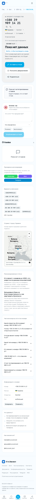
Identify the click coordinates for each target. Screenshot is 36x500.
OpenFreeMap (9, 262)
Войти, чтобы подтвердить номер (17, 51)
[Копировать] (6, 26)
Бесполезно (18, 129)
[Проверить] (18, 496)
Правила (29, 469)
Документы (5, 469)
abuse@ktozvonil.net (11, 444)
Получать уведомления (19, 71)
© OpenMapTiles (17, 262)
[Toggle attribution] (29, 262)
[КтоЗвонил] (3, 3)
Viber (25, 176)
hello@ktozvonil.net (10, 440)
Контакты (29, 466)
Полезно (8, 129)
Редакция (5, 473)
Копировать (9, 404)
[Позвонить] (10, 26)
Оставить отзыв (16, 64)
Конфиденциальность (18, 469)
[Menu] (32, 3)
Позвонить (19, 404)
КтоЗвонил (11, 461)
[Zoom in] (29, 233)
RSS (28, 473)
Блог (10, 466)
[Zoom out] (29, 236)
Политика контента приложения (12, 476)
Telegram (18, 180)
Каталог (4, 466)
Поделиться (14, 77)
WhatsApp (11, 176)
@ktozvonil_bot (9, 448)
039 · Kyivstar (8, 215)
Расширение (14, 473)
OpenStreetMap (9, 264)
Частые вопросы (19, 466)
